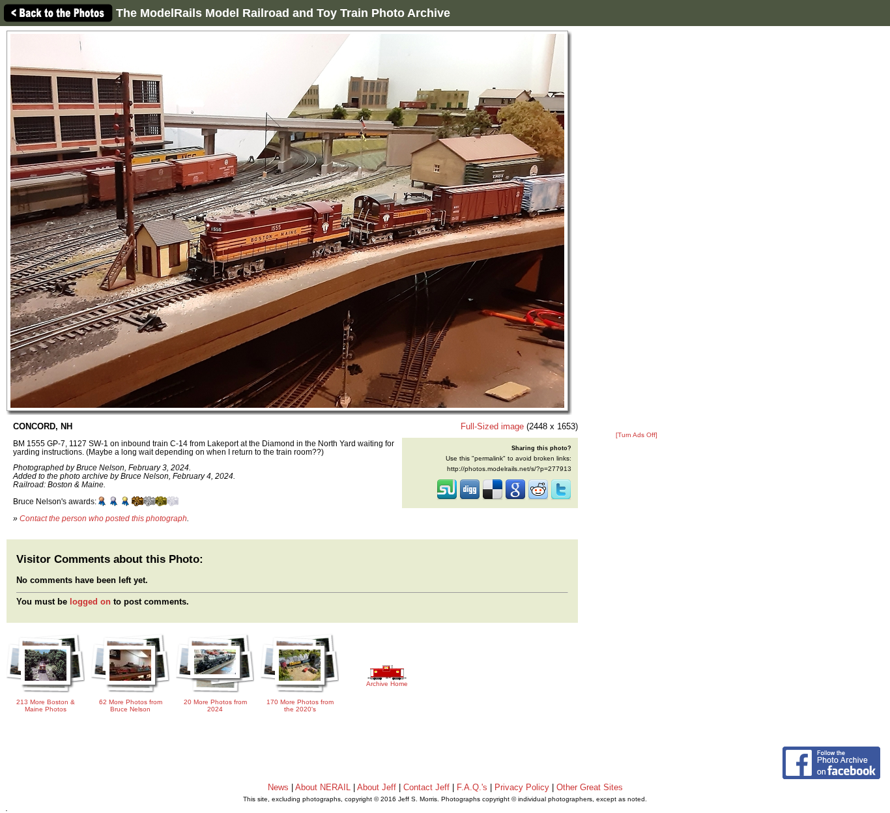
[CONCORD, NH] (287, 220)
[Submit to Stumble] (447, 498)
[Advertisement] (636, 229)
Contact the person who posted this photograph (103, 518)
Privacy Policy (522, 787)
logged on (90, 601)
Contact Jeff (426, 787)
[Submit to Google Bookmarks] (515, 498)
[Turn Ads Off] (636, 434)
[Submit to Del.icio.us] (492, 498)
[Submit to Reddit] (538, 498)
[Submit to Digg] (469, 498)
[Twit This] (561, 498)
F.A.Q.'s (472, 787)
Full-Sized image (492, 426)
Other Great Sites (589, 787)
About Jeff (376, 787)
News (278, 787)
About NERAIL (323, 787)
